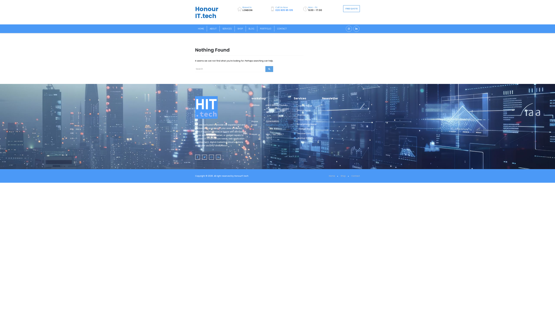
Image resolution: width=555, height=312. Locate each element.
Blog (251, 29)
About (213, 29)
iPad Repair (303, 115)
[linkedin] (356, 29)
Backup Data (304, 138)
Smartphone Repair (307, 124)
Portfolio (265, 29)
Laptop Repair (305, 105)
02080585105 (272, 121)
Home (201, 29)
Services (227, 29)
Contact (282, 29)
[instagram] (349, 29)
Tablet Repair (304, 119)
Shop (240, 29)
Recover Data (304, 133)
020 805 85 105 (284, 10)
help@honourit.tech (276, 124)
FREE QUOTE (351, 8)
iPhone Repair (304, 110)
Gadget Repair (305, 128)
